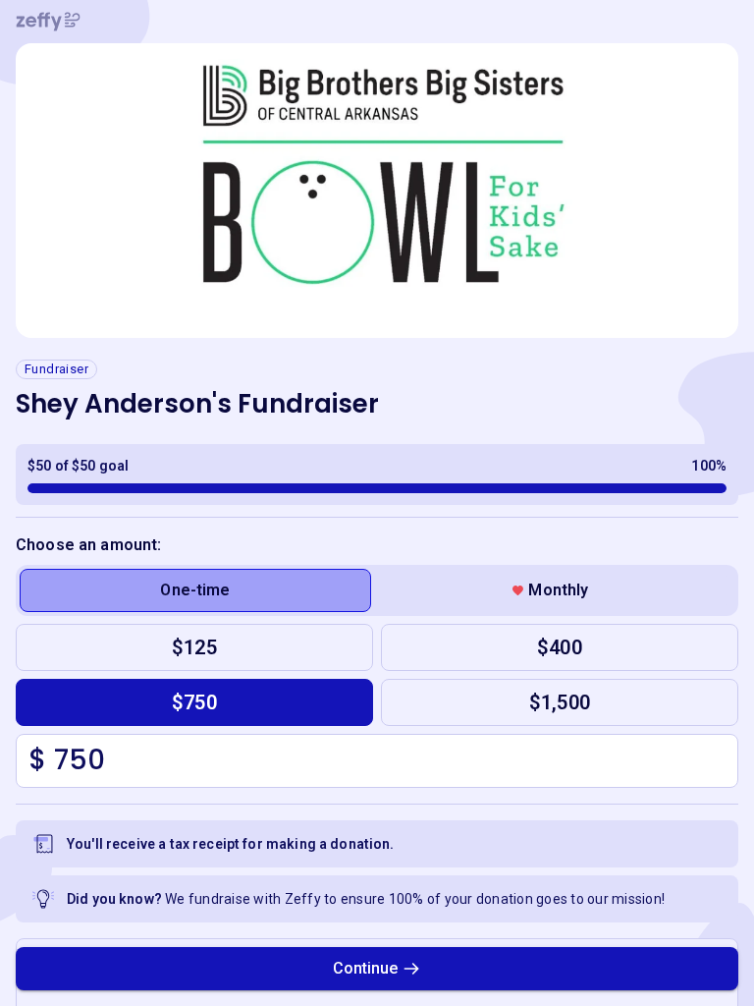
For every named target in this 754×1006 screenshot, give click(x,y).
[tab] (195, 590)
